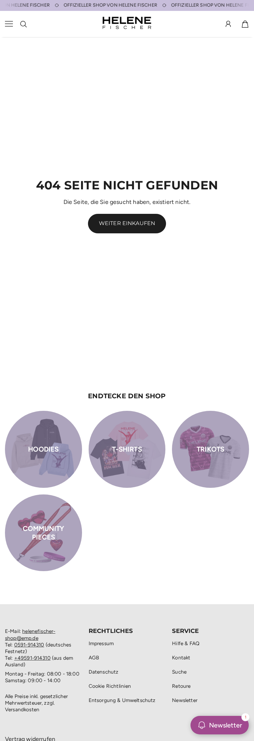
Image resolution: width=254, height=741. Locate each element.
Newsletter (184, 700)
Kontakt (181, 657)
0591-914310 (29, 645)
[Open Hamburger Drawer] (9, 24)
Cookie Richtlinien (110, 686)
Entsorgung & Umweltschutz (122, 700)
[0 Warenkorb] (245, 24)
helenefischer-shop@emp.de (30, 634)
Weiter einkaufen (127, 223)
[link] (43, 449)
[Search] (23, 24)
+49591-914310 (32, 658)
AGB (94, 657)
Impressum (101, 643)
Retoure (181, 686)
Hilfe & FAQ (185, 643)
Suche (179, 672)
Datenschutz (104, 672)
